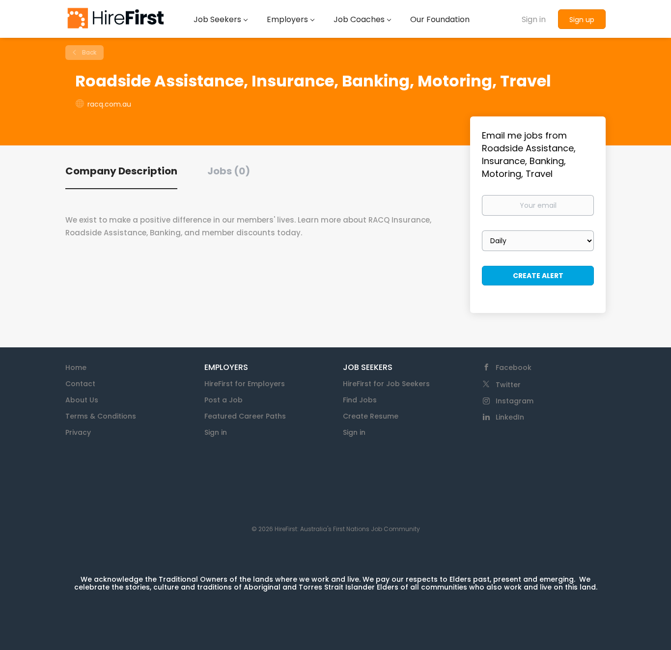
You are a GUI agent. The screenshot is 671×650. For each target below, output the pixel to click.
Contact (80, 384)
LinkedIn (510, 417)
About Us (81, 400)
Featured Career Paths (245, 416)
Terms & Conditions (100, 416)
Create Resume (370, 416)
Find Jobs (360, 400)
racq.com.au (109, 104)
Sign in (534, 19)
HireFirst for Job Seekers (386, 384)
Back (88, 52)
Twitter (508, 385)
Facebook (513, 367)
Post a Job (223, 400)
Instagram (514, 401)
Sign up (581, 20)
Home (75, 367)
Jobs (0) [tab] (228, 171)
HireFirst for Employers (244, 384)
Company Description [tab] (121, 171)
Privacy (78, 432)
